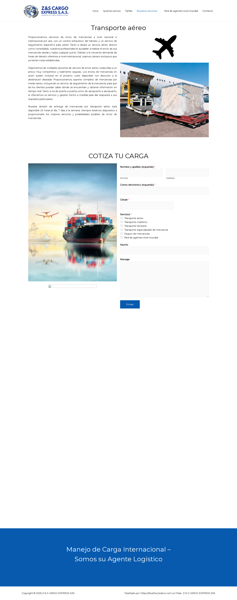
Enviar (130, 304)
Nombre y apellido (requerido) (137, 166)
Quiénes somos (112, 11)
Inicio (96, 11)
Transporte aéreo (133, 218)
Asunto (124, 244)
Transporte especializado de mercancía (146, 229)
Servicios (125, 214)
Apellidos (170, 178)
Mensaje (125, 259)
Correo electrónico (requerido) (137, 184)
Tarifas (128, 11)
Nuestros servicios (147, 11)
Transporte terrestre (135, 226)
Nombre (124, 178)
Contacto (207, 11)
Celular (124, 199)
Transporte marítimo (135, 222)
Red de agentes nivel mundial (181, 11)
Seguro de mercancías (137, 233)
